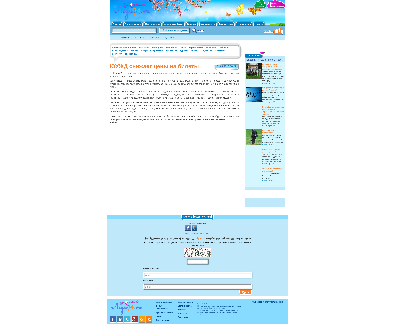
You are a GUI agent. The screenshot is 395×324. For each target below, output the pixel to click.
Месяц (271, 59)
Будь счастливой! (164, 312)
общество (211, 47)
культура (144, 47)
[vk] (120, 317)
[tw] (127, 317)
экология (117, 53)
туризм (184, 50)
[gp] (135, 317)
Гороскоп (192, 24)
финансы (195, 50)
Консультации (226, 24)
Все (279, 59)
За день (251, 59)
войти (200, 238)
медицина (157, 47)
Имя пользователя (151, 268)
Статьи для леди (133, 24)
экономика (131, 53)
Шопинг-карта (244, 24)
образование (196, 47)
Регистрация (278, 6)
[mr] (142, 317)
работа (134, 50)
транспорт (171, 50)
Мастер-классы (207, 24)
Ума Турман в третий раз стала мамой (272, 169)
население (171, 47)
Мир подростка (152, 24)
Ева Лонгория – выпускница (269, 131)
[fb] (113, 317)
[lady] (132, 308)
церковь (207, 50)
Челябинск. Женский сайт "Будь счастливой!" (131, 12)
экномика (220, 50)
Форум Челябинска (173, 24)
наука (183, 47)
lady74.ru (212, 308)
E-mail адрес (148, 280)
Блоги (159, 316)
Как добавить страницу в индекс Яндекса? (273, 89)
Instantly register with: (197, 223)
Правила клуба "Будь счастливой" (274, 31)
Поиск (198, 30)
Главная (117, 24)
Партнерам (183, 317)
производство (120, 50)
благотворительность (124, 47)
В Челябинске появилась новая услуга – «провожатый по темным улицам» (273, 110)
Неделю (262, 59)
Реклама (182, 309)
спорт (144, 50)
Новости (259, 24)
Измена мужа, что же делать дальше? (271, 150)
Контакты (182, 313)
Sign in (245, 292)
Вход (274, 3)
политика (224, 47)
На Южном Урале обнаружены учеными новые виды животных (272, 66)
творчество (156, 50)
